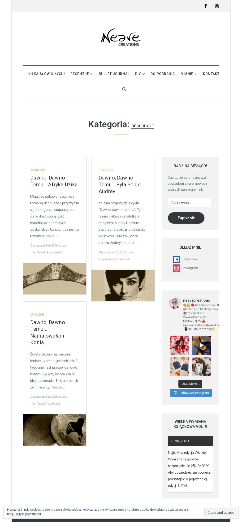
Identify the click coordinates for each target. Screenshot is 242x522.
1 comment (53, 403)
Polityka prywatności (27, 514)
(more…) (51, 236)
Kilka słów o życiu (46, 74)
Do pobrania (163, 74)
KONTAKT (211, 74)
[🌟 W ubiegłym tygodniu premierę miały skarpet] (201, 345)
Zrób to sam (59, 245)
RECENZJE (79, 74)
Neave (40, 252)
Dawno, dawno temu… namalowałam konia (47, 332)
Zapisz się (186, 217)
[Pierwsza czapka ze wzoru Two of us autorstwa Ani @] (179, 366)
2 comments (54, 252)
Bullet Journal (114, 74)
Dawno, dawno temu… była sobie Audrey (120, 184)
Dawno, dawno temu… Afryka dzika (54, 181)
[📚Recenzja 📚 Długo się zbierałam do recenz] (201, 366)
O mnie (187, 74)
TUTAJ (182, 486)
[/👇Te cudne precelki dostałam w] (179, 345)
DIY (138, 74)
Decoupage (37, 245)
